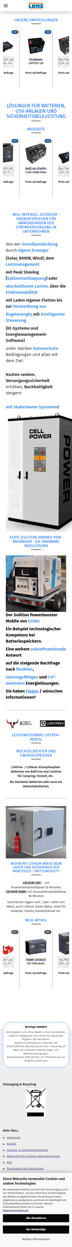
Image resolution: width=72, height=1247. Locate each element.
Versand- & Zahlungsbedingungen (27, 1150)
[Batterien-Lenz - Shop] (36, 6)
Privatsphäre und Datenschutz (25, 1168)
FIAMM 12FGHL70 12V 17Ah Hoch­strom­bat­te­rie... (36, 961)
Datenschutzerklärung (15, 1210)
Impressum (13, 1137)
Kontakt (11, 1143)
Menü (6, 6)
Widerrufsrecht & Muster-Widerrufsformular (33, 1156)
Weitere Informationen (36, 1239)
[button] (8, 62)
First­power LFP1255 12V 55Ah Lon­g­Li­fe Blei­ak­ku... (36, 61)
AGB (9, 1162)
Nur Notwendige (36, 1229)
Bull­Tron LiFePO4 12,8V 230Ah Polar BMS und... (36, 170)
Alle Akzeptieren (36, 1218)
